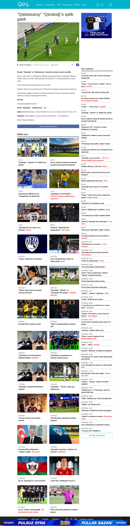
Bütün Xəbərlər (97, 435)
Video (59, 5)
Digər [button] (84, 5)
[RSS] (76, 521)
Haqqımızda (22, 519)
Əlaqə (45, 519)
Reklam (35, 519)
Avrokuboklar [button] (50, 5)
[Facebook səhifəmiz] (71, 521)
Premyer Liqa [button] (68, 5)
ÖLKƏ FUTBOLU (25, 65)
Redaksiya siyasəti (86, 519)
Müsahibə (39, 5)
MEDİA (77, 5)
